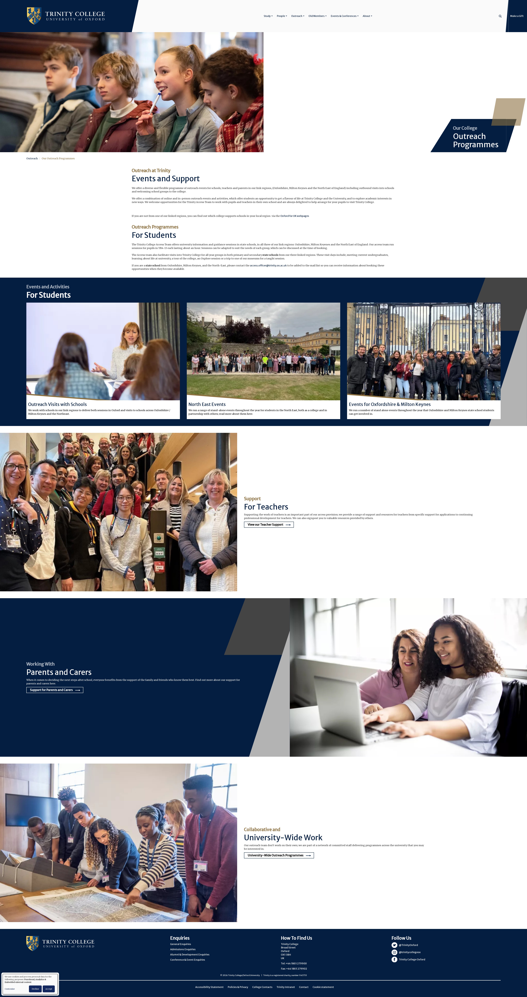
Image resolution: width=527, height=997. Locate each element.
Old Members (317, 16)
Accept (48, 989)
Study (267, 16)
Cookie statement (323, 987)
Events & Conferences (344, 16)
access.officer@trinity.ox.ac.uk (268, 265)
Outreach (296, 16)
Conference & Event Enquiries (187, 959)
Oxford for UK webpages (294, 216)
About (366, 16)
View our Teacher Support (265, 524)
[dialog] (30, 984)
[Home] (66, 16)
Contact (304, 987)
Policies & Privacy (238, 987)
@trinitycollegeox (410, 952)
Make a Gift (517, 16)
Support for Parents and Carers (51, 690)
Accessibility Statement (209, 987)
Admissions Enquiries (183, 949)
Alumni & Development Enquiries (189, 954)
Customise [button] (10, 989)
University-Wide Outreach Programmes (275, 855)
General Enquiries (180, 944)
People (281, 16)
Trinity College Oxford (412, 959)
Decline (35, 989)
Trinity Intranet (286, 987)
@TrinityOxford (408, 945)
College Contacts (262, 987)
